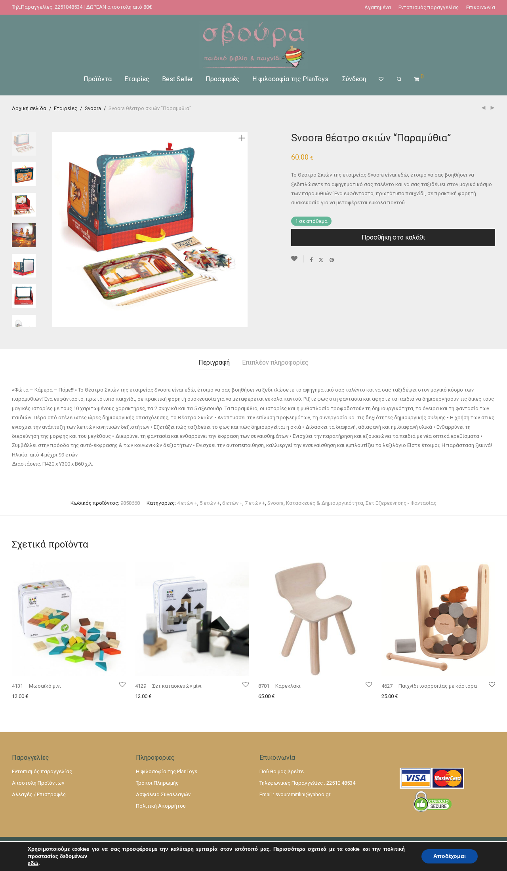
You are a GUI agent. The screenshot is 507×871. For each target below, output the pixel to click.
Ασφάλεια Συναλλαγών (163, 794)
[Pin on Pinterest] (332, 259)
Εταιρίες (136, 79)
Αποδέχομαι (449, 856)
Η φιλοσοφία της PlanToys (290, 79)
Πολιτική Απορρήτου (161, 806)
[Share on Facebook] (311, 259)
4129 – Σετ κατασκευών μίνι (168, 686)
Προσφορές (223, 79)
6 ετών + (232, 503)
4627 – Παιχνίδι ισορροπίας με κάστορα (429, 686)
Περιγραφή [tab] (214, 362)
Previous (57, 229)
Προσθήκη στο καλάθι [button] (36, 696)
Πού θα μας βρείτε (281, 771)
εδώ (33, 863)
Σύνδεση (354, 79)
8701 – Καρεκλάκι (279, 686)
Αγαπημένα (377, 7)
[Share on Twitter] (321, 259)
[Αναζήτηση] (399, 79)
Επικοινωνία (480, 7)
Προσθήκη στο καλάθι (393, 237)
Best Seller (177, 79)
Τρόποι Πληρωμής (157, 783)
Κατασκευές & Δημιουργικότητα (324, 503)
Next (243, 229)
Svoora (93, 108)
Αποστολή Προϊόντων (38, 783)
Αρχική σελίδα (29, 108)
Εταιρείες (65, 108)
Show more (79, 696)
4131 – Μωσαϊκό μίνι (36, 686)
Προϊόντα (98, 79)
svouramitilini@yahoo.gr (302, 794)
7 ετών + (255, 503)
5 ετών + (210, 503)
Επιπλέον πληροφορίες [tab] (275, 362)
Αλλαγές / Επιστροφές (39, 794)
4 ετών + (187, 503)
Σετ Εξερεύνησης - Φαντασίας (401, 503)
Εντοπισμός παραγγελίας (428, 7)
